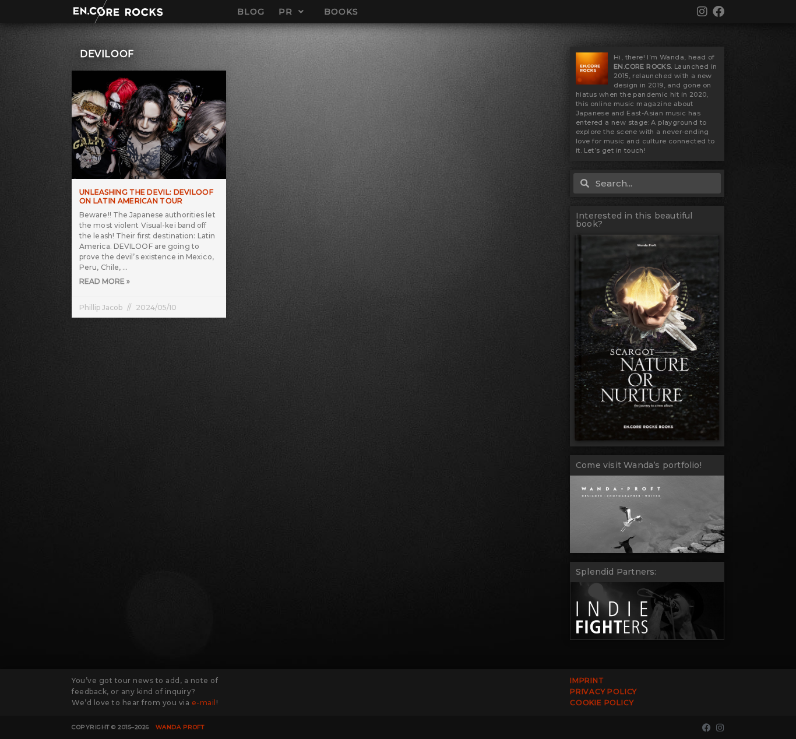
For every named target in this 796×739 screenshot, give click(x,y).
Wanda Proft (180, 727)
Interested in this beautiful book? (634, 219)
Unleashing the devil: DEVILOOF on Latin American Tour (146, 197)
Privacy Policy (603, 691)
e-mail (204, 702)
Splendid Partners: (616, 571)
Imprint (587, 680)
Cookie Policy (601, 702)
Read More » (104, 281)
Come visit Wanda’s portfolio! (639, 465)
